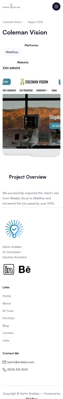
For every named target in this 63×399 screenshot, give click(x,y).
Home (7, 296)
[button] (56, 6)
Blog (6, 325)
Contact (8, 333)
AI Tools (8, 311)
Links (6, 340)
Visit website (11, 67)
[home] (11, 6)
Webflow (12, 52)
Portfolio (9, 318)
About (7, 303)
